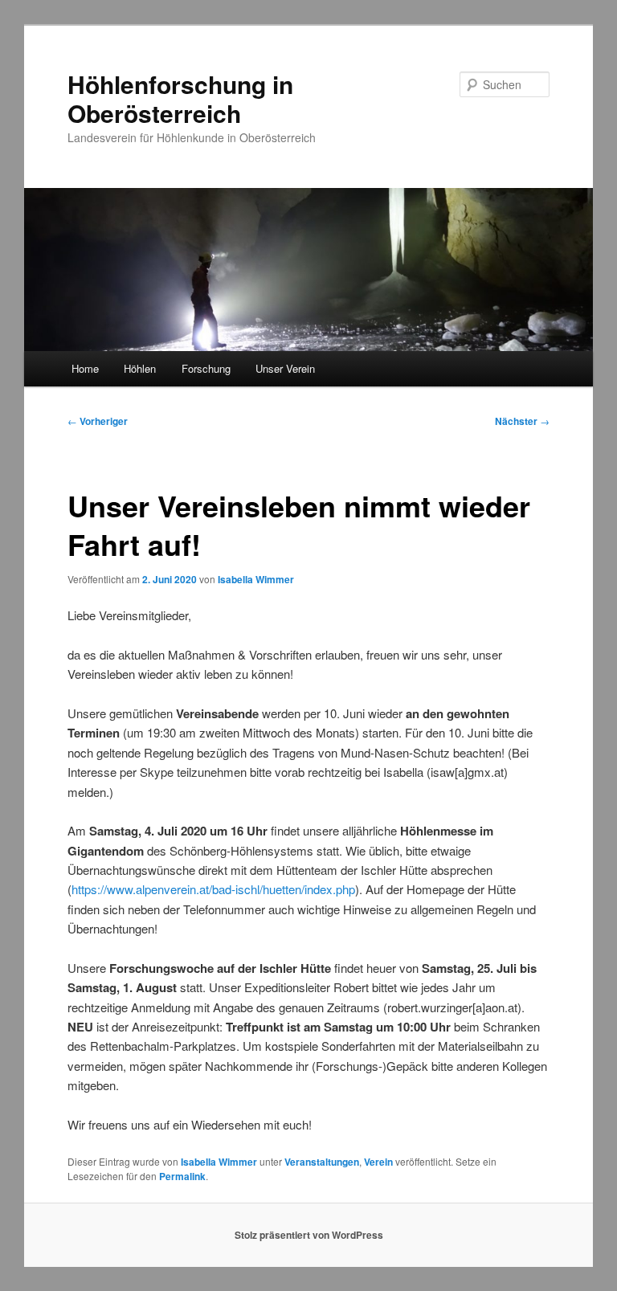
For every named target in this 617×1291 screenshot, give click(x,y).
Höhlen (140, 368)
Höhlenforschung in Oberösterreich (180, 98)
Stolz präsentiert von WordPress (309, 1235)
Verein (378, 1161)
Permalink (182, 1176)
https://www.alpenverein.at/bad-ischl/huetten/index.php (213, 888)
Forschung (206, 368)
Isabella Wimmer (256, 579)
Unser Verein (285, 368)
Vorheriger (97, 421)
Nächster (522, 421)
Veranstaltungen (321, 1161)
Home (85, 368)
